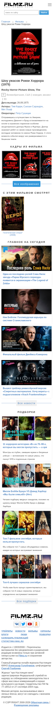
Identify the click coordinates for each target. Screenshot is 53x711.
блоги (4, 634)
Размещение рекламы (26, 705)
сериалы (45, 631)
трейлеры (7, 631)
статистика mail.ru (12, 641)
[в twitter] (23, 624)
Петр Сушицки (23, 113)
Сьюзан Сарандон (33, 106)
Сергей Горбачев (11, 668)
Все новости (26, 403)
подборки (45, 634)
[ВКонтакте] (16, 624)
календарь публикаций (14, 638)
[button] (48, 164)
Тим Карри (16, 106)
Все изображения (26, 184)
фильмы (33, 631)
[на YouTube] (29, 624)
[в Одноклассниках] (36, 624)
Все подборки (26, 601)
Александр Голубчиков (21, 665)
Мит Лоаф (6, 109)
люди (24, 634)
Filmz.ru (23, 655)
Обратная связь (40, 702)
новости (20, 631)
